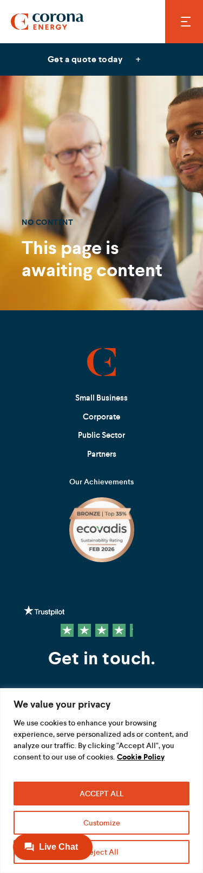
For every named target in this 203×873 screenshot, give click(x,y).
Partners (101, 453)
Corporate (101, 416)
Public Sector (101, 434)
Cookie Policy (141, 756)
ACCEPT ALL (101, 793)
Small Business (101, 397)
